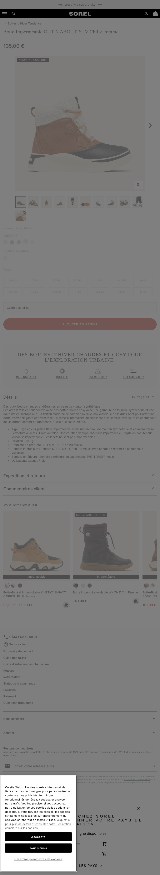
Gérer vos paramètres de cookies (38, 859)
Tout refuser (38, 848)
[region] (38, 823)
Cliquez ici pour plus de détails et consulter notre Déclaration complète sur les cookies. (38, 824)
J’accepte (38, 836)
